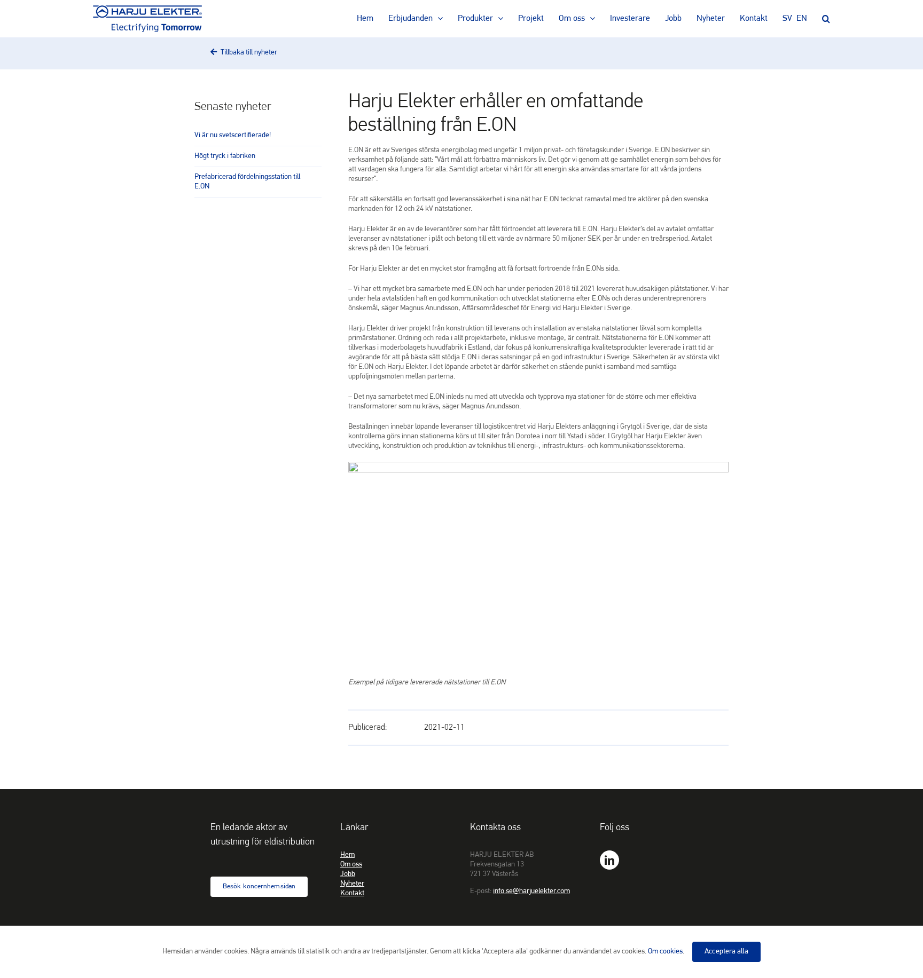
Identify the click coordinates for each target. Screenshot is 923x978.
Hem (347, 855)
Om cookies (665, 952)
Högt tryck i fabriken (224, 156)
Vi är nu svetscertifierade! (232, 135)
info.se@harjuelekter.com (531, 891)
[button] (826, 18)
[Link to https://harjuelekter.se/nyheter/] (213, 52)
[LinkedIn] (609, 860)
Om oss (351, 865)
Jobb (347, 874)
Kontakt (352, 893)
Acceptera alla (726, 952)
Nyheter (352, 884)
